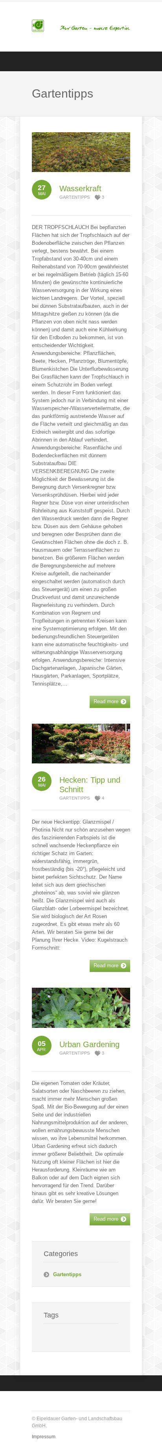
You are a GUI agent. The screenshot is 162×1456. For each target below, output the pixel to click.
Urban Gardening (89, 1044)
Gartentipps (74, 197)
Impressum (43, 1436)
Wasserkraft (80, 188)
